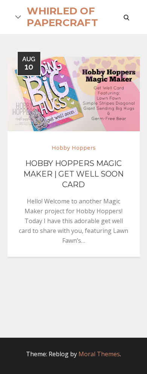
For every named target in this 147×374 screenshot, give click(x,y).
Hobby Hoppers (74, 147)
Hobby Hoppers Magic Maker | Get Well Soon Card (73, 174)
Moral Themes (99, 354)
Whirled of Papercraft (62, 17)
